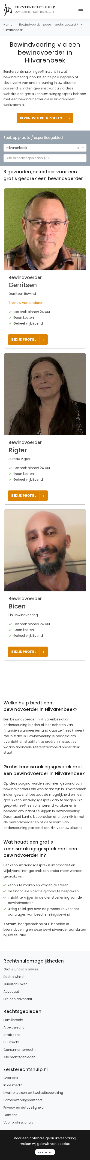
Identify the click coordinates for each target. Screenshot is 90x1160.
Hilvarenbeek (13, 30)
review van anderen (26, 302)
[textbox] (43, 158)
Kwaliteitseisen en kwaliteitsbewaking (33, 1092)
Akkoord (45, 1152)
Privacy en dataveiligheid (23, 1107)
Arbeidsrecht (13, 1027)
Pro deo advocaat (17, 999)
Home (7, 24)
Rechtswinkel (13, 976)
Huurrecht (11, 1042)
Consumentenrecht (19, 1049)
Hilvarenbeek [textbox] (16, 147)
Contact (10, 1115)
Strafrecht (11, 1034)
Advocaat (11, 991)
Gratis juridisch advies (20, 969)
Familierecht (13, 1020)
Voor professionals (18, 1122)
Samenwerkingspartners (22, 1100)
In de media (13, 1085)
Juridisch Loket (15, 984)
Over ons (10, 1077)
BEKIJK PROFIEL (23, 339)
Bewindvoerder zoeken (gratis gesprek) (48, 24)
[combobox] (45, 148)
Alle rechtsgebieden (19, 1057)
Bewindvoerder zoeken (41, 118)
